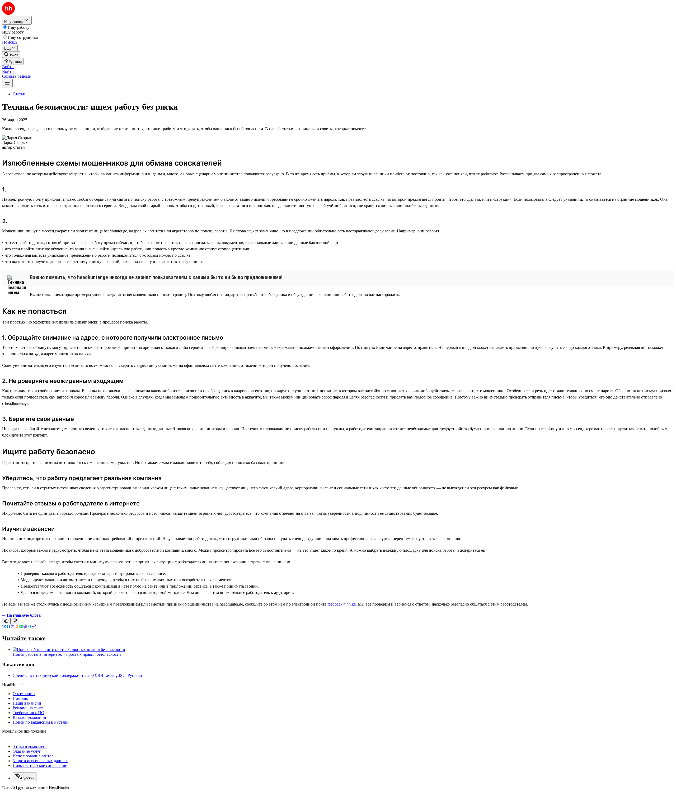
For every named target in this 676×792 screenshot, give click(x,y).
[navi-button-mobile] (7, 83)
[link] (11, 54)
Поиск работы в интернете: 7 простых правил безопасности (67, 654)
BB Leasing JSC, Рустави (119, 675)
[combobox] (24, 776)
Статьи (19, 94)
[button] (8, 66)
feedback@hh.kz (341, 604)
